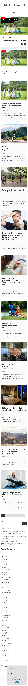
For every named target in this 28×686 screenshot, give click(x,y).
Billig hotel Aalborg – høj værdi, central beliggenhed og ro (14, 412)
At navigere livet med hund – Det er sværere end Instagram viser (13, 454)
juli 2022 (5, 611)
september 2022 (7, 608)
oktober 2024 (7, 581)
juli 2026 (5, 563)
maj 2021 (6, 626)
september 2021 (7, 619)
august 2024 (6, 585)
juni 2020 (6, 636)
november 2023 (7, 595)
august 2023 (6, 600)
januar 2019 (6, 658)
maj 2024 (6, 588)
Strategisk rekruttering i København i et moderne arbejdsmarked (11, 369)
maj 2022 (6, 613)
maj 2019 (6, 653)
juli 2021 (5, 623)
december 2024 (7, 580)
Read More (8, 46)
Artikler (5, 671)
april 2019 (6, 654)
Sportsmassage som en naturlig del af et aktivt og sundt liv (12, 497)
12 (19, 517)
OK (17, 682)
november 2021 (7, 618)
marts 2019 (6, 656)
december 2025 (7, 571)
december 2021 (7, 616)
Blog (4, 19)
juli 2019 (5, 651)
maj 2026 (6, 565)
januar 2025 (6, 578)
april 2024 (6, 590)
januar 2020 (6, 643)
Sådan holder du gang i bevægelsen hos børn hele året (12, 108)
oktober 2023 (7, 596)
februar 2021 (7, 631)
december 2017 (7, 664)
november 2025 (7, 573)
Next (25, 46)
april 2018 (6, 662)
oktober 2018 (7, 659)
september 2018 (7, 661)
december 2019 (7, 644)
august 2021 (6, 621)
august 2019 (6, 649)
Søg (2, 523)
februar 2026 (7, 568)
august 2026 (6, 561)
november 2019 (7, 646)
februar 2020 (7, 641)
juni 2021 (6, 624)
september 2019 (7, 648)
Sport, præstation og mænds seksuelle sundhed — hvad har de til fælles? (14, 194)
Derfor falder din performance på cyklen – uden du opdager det (14, 40)
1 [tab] (12, 81)
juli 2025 (5, 575)
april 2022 (6, 614)
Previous (22, 46)
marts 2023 (6, 605)
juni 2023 (6, 601)
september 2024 (7, 583)
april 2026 (6, 566)
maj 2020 (6, 638)
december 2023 (7, 593)
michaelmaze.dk (9, 21)
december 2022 (7, 606)
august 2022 (6, 609)
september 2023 (7, 598)
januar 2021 (6, 633)
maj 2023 (6, 603)
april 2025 (6, 576)
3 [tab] (15, 81)
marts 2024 (6, 591)
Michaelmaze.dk (15, 5)
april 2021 (6, 628)
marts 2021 (6, 629)
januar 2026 (6, 570)
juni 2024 (6, 586)
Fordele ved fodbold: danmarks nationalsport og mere (12, 328)
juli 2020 (5, 634)
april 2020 (6, 639)
